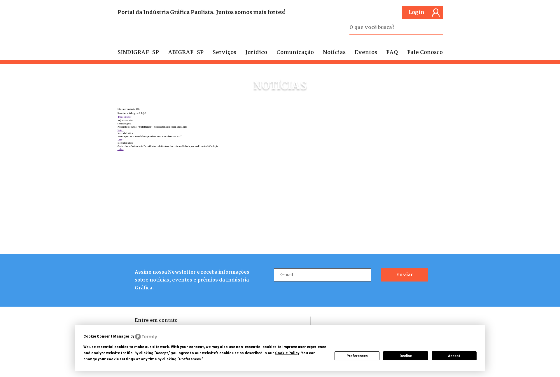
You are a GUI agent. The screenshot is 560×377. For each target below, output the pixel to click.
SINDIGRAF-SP (138, 52)
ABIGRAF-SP (186, 52)
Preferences (357, 356)
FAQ (392, 52)
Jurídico (256, 52)
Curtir (128, 117)
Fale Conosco (425, 52)
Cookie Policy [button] (287, 353)
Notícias (334, 52)
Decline (406, 356)
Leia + (121, 130)
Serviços (224, 52)
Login (416, 12)
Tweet (121, 117)
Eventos (366, 52)
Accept (454, 356)
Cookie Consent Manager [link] (106, 336)
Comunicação (295, 52)
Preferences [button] (190, 359)
